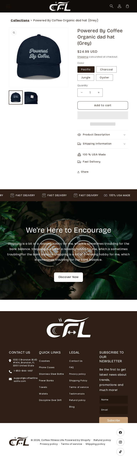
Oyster (104, 77)
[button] (102, 115)
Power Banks (46, 380)
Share (85, 172)
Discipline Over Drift (50, 400)
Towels (43, 387)
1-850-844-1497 (23, 370)
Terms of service (79, 387)
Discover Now (68, 277)
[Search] (112, 6)
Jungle (85, 77)
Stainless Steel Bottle (51, 373)
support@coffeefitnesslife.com (26, 380)
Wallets (43, 393)
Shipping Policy (78, 380)
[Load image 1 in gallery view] (15, 97)
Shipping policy (95, 444)
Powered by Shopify (77, 440)
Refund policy (77, 400)
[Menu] (8, 6)
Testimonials (77, 393)
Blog (72, 406)
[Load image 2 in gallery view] (31, 97)
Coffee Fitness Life (52, 440)
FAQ (71, 367)
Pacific (86, 69)
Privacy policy (77, 373)
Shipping (82, 56)
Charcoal (106, 69)
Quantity (82, 85)
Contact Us (76, 361)
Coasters (44, 361)
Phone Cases (47, 367)
